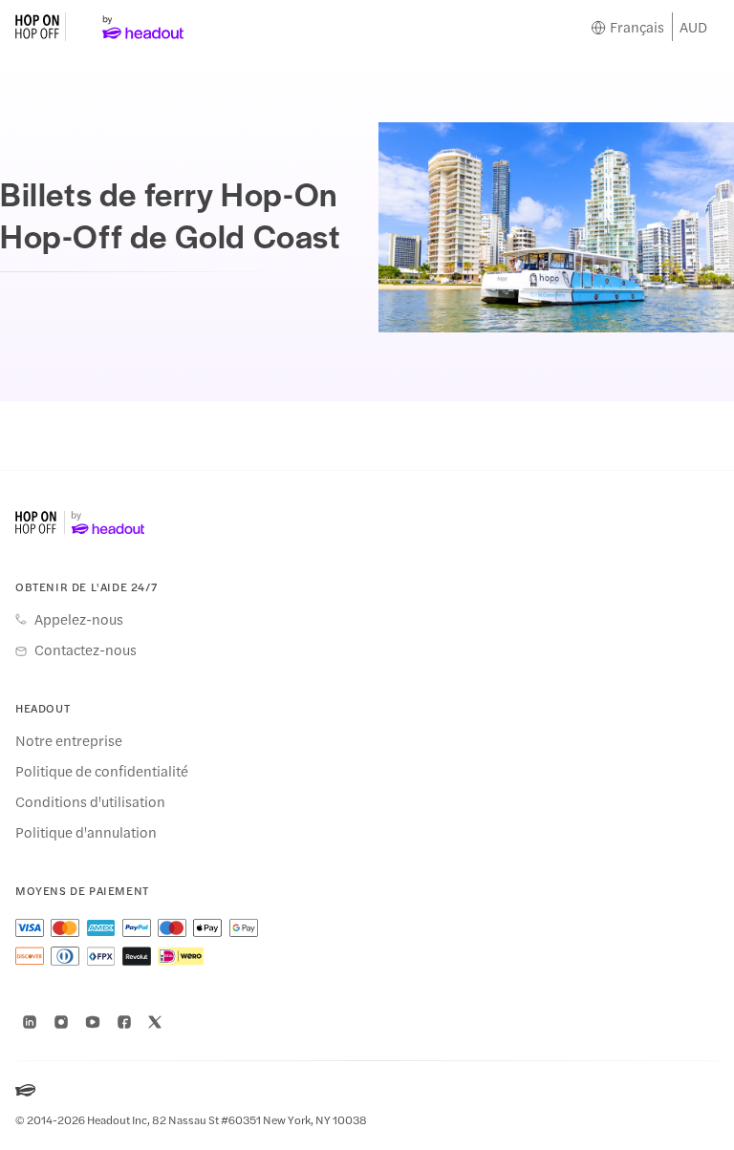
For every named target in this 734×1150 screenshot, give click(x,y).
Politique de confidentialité (101, 770)
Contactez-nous (85, 649)
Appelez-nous (78, 618)
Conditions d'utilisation (90, 801)
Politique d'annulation (86, 831)
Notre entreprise (68, 740)
